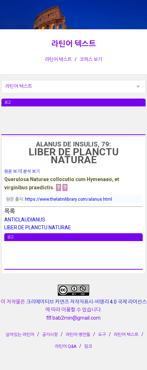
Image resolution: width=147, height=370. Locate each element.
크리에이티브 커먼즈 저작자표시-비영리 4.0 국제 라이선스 (86, 302)
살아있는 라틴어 (20, 334)
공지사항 (50, 334)
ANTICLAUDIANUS (24, 219)
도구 (102, 334)
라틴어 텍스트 (73, 44)
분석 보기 (31, 171)
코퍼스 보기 (91, 59)
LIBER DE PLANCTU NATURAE (37, 227)
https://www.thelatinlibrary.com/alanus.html (68, 199)
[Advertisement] (73, 124)
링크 (88, 346)
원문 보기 (12, 171)
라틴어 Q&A (65, 346)
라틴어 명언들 (78, 334)
